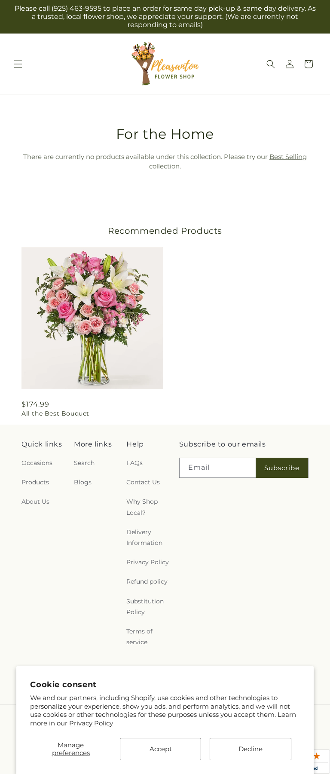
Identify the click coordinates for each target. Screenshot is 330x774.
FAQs (134, 463)
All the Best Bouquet (55, 413)
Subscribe (281, 468)
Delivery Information (144, 537)
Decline (250, 749)
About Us (35, 501)
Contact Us (143, 482)
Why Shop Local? (142, 507)
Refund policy (147, 581)
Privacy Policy (91, 723)
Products (35, 482)
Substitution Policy (145, 606)
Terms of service (139, 636)
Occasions (36, 463)
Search (84, 463)
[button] (18, 64)
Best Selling (288, 157)
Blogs (83, 482)
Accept (161, 749)
